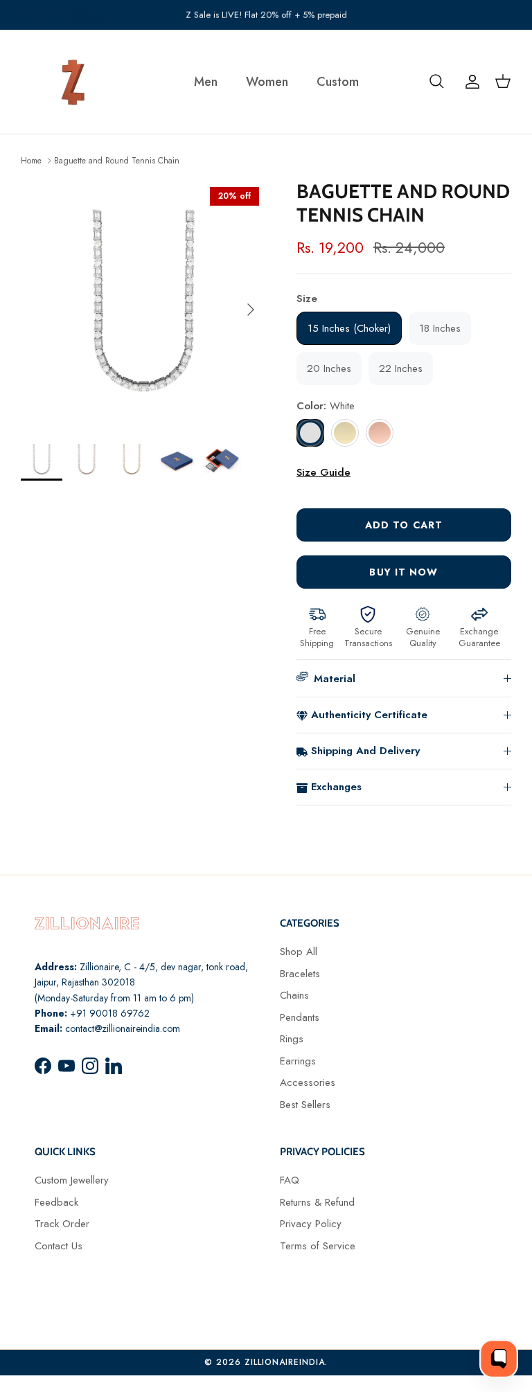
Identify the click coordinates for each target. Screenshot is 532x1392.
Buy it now (403, 572)
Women (267, 82)
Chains (294, 995)
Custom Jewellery (72, 1180)
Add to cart (404, 525)
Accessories (307, 1082)
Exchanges (336, 786)
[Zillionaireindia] (73, 82)
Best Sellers (305, 1104)
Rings (291, 1038)
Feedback (56, 1202)
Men (206, 82)
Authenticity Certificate (369, 714)
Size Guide (323, 472)
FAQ (289, 1180)
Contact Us (58, 1245)
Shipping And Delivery (365, 750)
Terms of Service (317, 1245)
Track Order (62, 1223)
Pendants (299, 1017)
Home (31, 160)
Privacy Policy (311, 1223)
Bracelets (300, 973)
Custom (338, 82)
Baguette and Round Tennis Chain (116, 160)
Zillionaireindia (285, 1362)
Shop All (298, 951)
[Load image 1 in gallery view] (143, 302)
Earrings (298, 1061)
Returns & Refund (317, 1202)
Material (334, 678)
